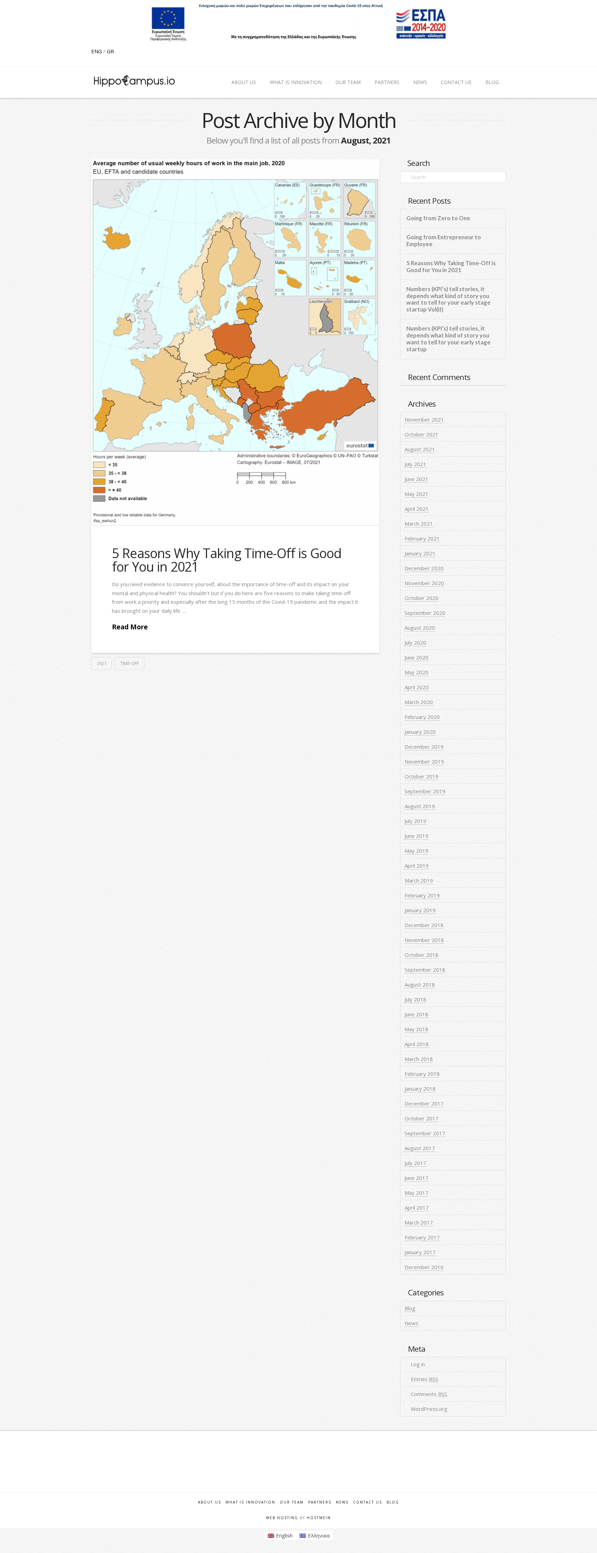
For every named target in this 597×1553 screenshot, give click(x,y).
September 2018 (425, 969)
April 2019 (417, 865)
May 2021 (416, 493)
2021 (101, 663)
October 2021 (421, 434)
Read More (130, 626)
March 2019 (419, 880)
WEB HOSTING (282, 1517)
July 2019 (415, 820)
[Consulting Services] (134, 81)
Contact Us (367, 1502)
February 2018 (422, 1073)
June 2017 (416, 1177)
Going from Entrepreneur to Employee (443, 241)
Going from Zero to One (438, 218)
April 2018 (417, 1044)
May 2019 (416, 850)
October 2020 (421, 597)
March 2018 (419, 1058)
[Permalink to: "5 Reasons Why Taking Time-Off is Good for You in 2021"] (235, 342)
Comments (429, 1393)
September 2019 (425, 791)
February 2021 (422, 538)
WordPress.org (429, 1408)
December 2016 (424, 1267)
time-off (129, 663)
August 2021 (420, 449)
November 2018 (424, 939)
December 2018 (424, 925)
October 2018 (421, 954)
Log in (418, 1364)
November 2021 (424, 419)
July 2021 (415, 464)
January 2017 (420, 1252)
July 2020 (415, 642)
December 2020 (424, 568)
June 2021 (416, 478)
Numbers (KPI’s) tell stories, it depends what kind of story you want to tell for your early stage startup (448, 338)
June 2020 (416, 657)
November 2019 (424, 761)
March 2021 (419, 523)
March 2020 (419, 702)
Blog (410, 1308)
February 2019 (422, 895)
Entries (424, 1379)
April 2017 (417, 1207)
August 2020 (420, 627)
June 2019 (416, 835)
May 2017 (416, 1192)
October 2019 (421, 776)
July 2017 (415, 1162)
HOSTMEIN (319, 1517)
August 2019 (420, 806)
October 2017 (421, 1118)
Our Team (292, 1502)
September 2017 (425, 1133)
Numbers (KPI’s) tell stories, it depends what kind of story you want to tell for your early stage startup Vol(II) (448, 299)
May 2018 (416, 1029)
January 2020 (420, 731)
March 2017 (419, 1222)
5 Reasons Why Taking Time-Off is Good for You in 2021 (226, 559)
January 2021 (420, 553)
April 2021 (417, 508)
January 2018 (420, 1088)
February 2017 (422, 1237)
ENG (97, 51)
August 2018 (420, 984)
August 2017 (420, 1148)
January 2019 (420, 910)
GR (110, 51)
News (411, 1323)
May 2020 (416, 672)
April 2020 (417, 687)
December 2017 (424, 1103)
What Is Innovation (250, 1502)
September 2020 (425, 612)
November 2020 (424, 583)
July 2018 (415, 999)
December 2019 (424, 746)
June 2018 (416, 1014)
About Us (209, 1502)
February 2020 (422, 716)
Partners (319, 1502)
